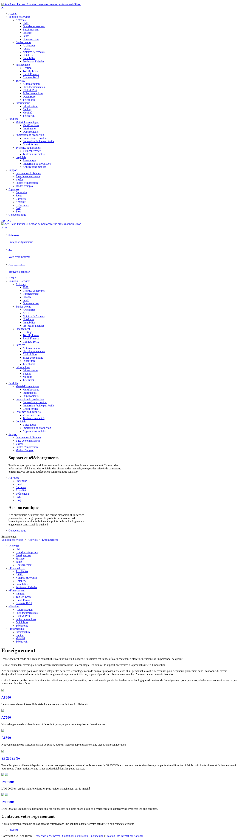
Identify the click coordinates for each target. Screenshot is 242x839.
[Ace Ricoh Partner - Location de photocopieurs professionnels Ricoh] (41, 4)
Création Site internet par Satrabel (124, 835)
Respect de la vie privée (47, 835)
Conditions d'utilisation (75, 835)
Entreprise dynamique (21, 241)
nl (9, 220)
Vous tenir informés (19, 256)
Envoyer (13, 829)
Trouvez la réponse (19, 271)
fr (3, 220)
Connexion (97, 835)
